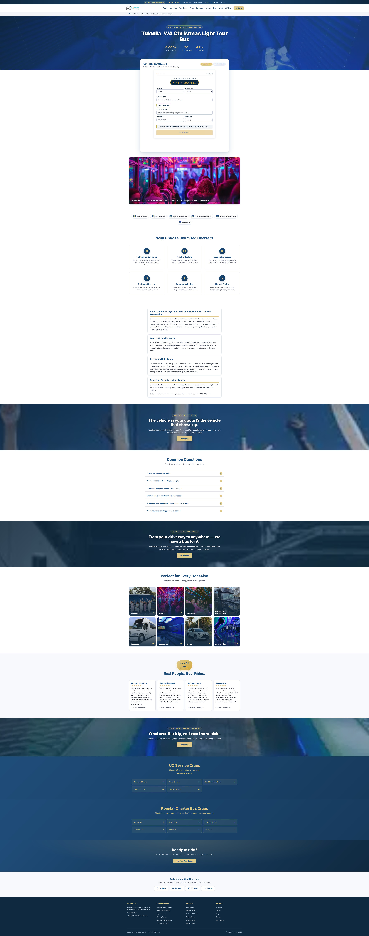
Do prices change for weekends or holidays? (184, 488)
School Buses (190, 920)
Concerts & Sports (162, 923)
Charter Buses (190, 910)
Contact (218, 917)
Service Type (189, 88)
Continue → (184, 132)
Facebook (229, 932)
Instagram (239, 932)
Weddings (183, 8)
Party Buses (190, 907)
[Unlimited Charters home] (132, 8)
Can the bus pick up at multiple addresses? (184, 496)
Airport (208, 8)
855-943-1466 (175, 2)
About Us (219, 907)
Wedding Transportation (164, 907)
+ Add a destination (164, 105)
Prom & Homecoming (163, 910)
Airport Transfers (162, 914)
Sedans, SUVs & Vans (193, 914)
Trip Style (159, 88)
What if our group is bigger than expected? (184, 511)
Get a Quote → (239, 8)
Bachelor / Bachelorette (164, 920)
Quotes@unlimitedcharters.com (137, 915)
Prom (192, 8)
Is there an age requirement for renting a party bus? (184, 503)
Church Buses (190, 923)
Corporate (199, 8)
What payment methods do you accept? (184, 481)
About (221, 8)
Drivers (218, 910)
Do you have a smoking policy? (184, 473)
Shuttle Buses (190, 917)
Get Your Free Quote (184, 861)
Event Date (159, 116)
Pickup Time (188, 116)
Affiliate (228, 8)
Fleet (165, 8)
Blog (214, 8)
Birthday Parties (162, 917)
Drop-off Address (161, 109)
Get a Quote (184, 439)
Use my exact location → (184, 773)
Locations (173, 8)
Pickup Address (161, 96)
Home (130, 14)
